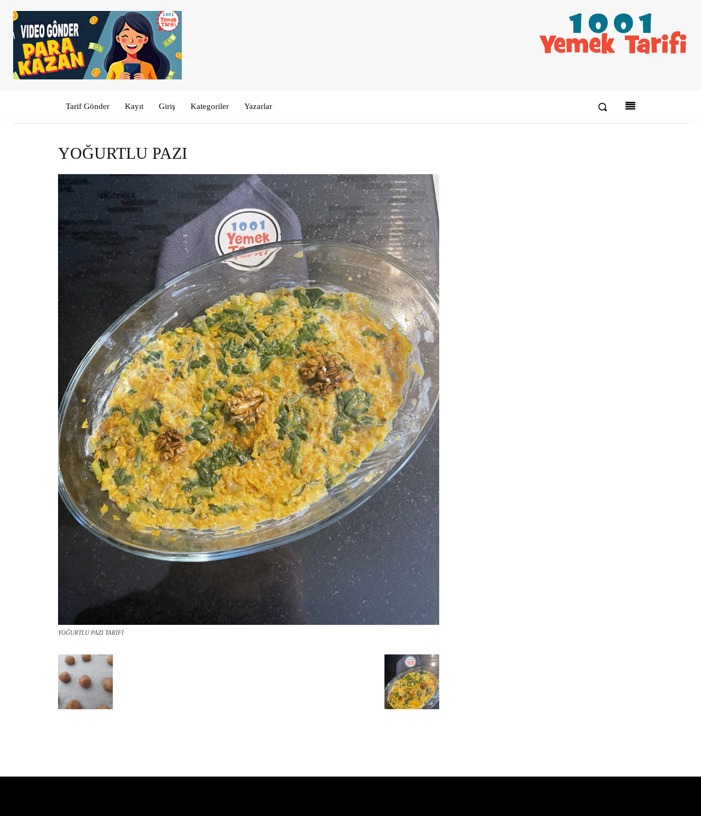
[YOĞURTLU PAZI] (248, 622)
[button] (602, 106)
